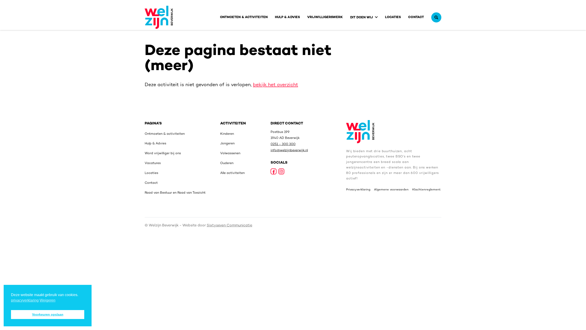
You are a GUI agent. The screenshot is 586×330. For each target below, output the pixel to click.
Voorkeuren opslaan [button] (47, 314)
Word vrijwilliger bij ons (163, 153)
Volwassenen (230, 153)
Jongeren (227, 143)
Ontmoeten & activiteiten (244, 17)
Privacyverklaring (358, 189)
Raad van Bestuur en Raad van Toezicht (175, 193)
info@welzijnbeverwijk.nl (289, 150)
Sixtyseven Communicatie (229, 226)
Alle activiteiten (232, 173)
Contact (416, 17)
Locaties (393, 17)
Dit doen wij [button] (361, 17)
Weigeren (47, 300)
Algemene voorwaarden (391, 189)
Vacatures (153, 163)
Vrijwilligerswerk (325, 17)
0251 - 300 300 (283, 144)
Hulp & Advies (287, 17)
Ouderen (226, 163)
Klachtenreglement (426, 189)
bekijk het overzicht (275, 85)
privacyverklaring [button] (25, 300)
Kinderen (227, 134)
